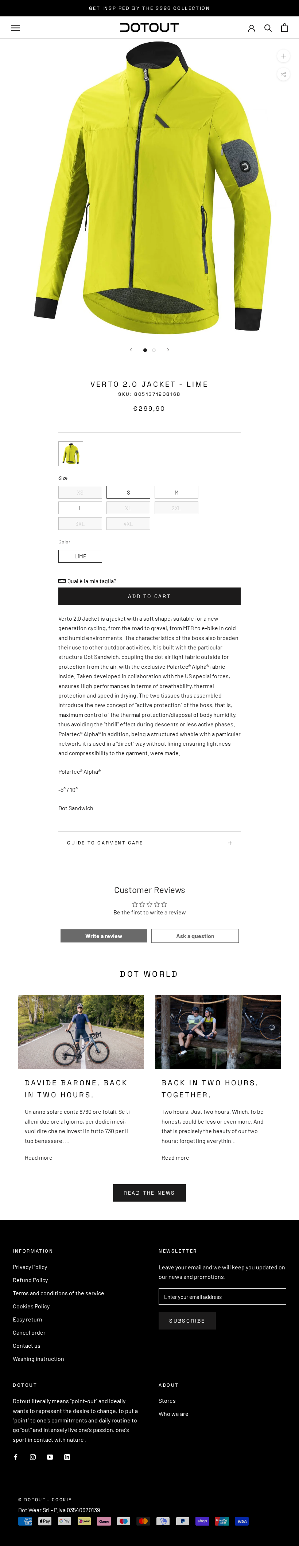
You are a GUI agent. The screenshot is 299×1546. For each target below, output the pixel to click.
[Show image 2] (154, 350)
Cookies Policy (31, 1306)
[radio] (70, 453)
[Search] (268, 27)
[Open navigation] (15, 27)
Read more (39, 1157)
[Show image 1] (145, 350)
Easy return (27, 1319)
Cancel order (29, 1332)
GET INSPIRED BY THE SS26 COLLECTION (149, 8)
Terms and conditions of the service (58, 1292)
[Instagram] (33, 1456)
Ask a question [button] (195, 935)
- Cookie (59, 1500)
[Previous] (131, 349)
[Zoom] (283, 56)
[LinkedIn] (67, 1456)
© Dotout (32, 1500)
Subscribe (187, 1320)
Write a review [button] (104, 935)
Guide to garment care (105, 843)
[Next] (168, 349)
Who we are (174, 1413)
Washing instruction (38, 1358)
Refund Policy (30, 1279)
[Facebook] (16, 1456)
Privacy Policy (30, 1266)
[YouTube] (50, 1456)
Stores (167, 1400)
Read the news (149, 1193)
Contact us (26, 1345)
